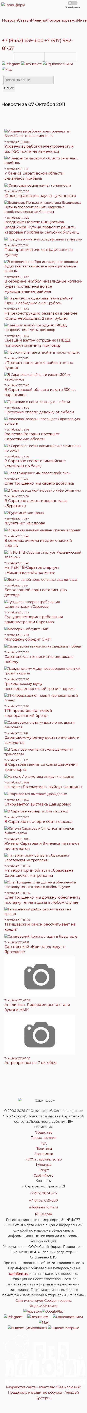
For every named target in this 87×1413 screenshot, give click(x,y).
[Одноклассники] (58, 64)
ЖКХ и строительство (43, 1159)
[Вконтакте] (32, 64)
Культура (43, 1165)
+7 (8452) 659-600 (23, 40)
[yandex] (27, 1328)
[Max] (7, 69)
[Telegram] (11, 64)
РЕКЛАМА (43, 1214)
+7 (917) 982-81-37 (43, 1193)
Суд (43, 1143)
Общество (43, 1132)
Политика (43, 1148)
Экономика (43, 1154)
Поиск (9, 88)
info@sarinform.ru (43, 1207)
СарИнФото (43, 1175)
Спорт (43, 1170)
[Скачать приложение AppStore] (29, 56)
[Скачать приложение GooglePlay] (60, 56)
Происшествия (43, 1138)
